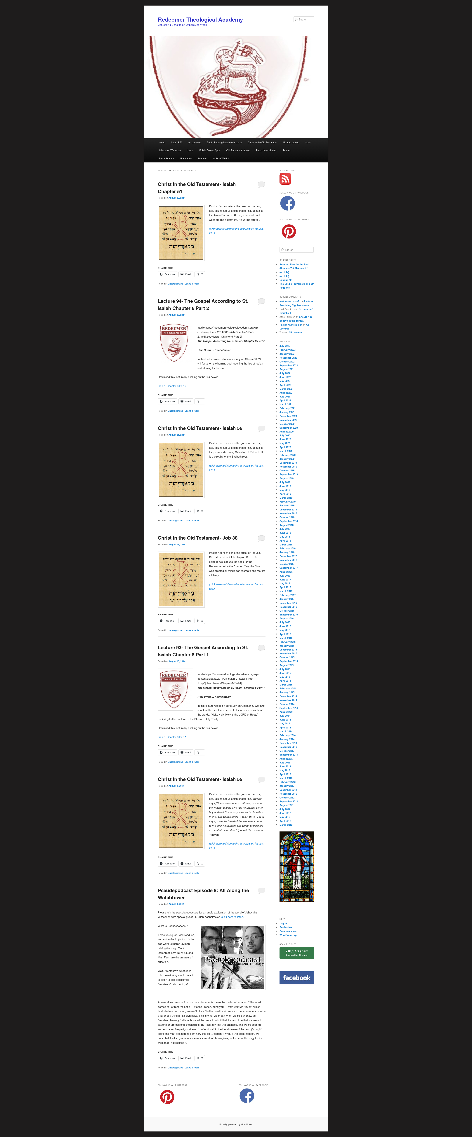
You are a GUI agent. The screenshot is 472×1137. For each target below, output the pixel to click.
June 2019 (285, 486)
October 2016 (287, 610)
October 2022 (287, 361)
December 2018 (288, 509)
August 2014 (287, 712)
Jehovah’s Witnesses (170, 150)
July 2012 (285, 809)
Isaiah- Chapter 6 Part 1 (172, 737)
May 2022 (285, 381)
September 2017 (289, 567)
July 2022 (285, 373)
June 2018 (285, 532)
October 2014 (287, 704)
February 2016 (288, 642)
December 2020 (288, 416)
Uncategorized (175, 283)
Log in (283, 923)
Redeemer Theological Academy (200, 19)
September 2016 (289, 614)
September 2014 (289, 708)
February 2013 (288, 782)
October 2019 (287, 470)
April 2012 (285, 821)
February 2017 (288, 595)
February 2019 (288, 501)
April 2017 (285, 587)
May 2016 (285, 630)
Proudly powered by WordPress (236, 1124)
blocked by (296, 953)
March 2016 (286, 638)
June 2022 (285, 377)
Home (162, 142)
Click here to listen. (232, 917)
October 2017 (287, 564)
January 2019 (287, 505)
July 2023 (285, 346)
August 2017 (287, 571)
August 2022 (287, 369)
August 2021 (287, 392)
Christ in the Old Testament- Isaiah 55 (200, 779)
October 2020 (287, 423)
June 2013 (285, 766)
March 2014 (286, 731)
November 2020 (288, 420)
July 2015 (285, 669)
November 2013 (288, 747)
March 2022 (286, 388)
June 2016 (285, 626)
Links (190, 150)
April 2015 (285, 680)
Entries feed (286, 927)
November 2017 (288, 560)
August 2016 (287, 618)
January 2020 (287, 459)
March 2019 (286, 497)
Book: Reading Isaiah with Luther (224, 142)
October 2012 (287, 797)
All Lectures (194, 142)
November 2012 (288, 793)
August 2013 (287, 758)
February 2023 (288, 349)
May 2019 (285, 490)
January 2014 (287, 739)
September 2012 (289, 801)
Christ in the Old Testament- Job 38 (197, 537)
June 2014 (285, 719)
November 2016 (288, 606)
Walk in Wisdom (221, 158)
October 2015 (287, 657)
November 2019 (288, 466)
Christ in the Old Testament (262, 142)
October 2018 (287, 517)
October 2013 (287, 750)
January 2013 (287, 785)
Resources (186, 158)
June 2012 (285, 813)
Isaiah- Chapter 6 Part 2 (172, 386)
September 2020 (289, 427)
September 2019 (289, 474)
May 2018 (285, 536)
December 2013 (288, 743)
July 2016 (285, 622)
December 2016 (288, 603)
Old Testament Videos (238, 150)
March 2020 (286, 451)
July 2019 (285, 482)
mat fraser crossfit (290, 301)
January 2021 (287, 412)
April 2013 (285, 774)
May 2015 (285, 677)
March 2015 (286, 684)
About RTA (177, 142)
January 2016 (287, 645)
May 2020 (285, 443)
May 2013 (285, 770)
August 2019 (287, 478)
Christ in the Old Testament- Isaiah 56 (200, 428)
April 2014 (285, 727)
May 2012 (285, 817)
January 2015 (287, 692)
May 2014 (285, 723)
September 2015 (289, 661)
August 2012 (287, 805)
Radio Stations (166, 158)
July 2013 (285, 762)
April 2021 (285, 400)
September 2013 (289, 754)
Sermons (202, 158)
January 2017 (287, 599)
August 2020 (287, 431)
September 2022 (289, 365)
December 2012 (288, 789)
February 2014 (288, 735)
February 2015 (288, 688)
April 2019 (285, 494)
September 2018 (289, 521)
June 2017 (285, 579)
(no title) (284, 272)
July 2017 (285, 575)
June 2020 (285, 439)
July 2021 (285, 396)
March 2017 (286, 591)
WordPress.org (288, 935)
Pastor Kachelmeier (266, 150)
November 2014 (288, 700)
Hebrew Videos (291, 142)
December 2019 (288, 462)
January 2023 (287, 353)
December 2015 (288, 649)
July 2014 (285, 715)
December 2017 (288, 556)
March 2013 (286, 778)
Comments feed (288, 931)
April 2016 (285, 634)
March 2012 (286, 824)
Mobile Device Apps (209, 150)
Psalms (287, 150)
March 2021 (286, 404)
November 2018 (288, 513)
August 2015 (287, 665)
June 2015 (285, 673)
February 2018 (288, 548)
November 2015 (288, 653)
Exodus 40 (285, 280)
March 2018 (286, 544)
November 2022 (288, 357)
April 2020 (285, 447)
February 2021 (288, 408)
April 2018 (285, 540)
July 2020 (285, 435)
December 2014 (288, 696)
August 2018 (287, 525)
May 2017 (285, 583)
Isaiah (308, 142)
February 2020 (288, 455)
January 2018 (287, 552)
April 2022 (285, 385)
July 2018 (285, 529)
